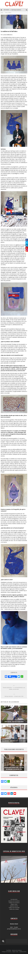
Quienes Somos (14, 906)
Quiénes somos (22, 951)
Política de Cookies (14, 909)
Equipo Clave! (14, 904)
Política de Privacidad (14, 907)
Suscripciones (14, 899)
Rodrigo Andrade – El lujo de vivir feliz (14, 696)
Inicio (2, 12)
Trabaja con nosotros (14, 902)
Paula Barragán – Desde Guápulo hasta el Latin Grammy (14, 741)
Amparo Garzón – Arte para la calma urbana (14, 721)
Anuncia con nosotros (14, 901)
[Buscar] (27, 10)
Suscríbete (8, 950)
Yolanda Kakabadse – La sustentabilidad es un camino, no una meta (14, 688)
